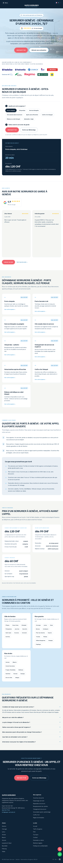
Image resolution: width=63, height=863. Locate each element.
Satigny (23, 673)
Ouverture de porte (38, 798)
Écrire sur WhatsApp (29, 130)
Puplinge (38, 644)
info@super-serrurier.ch (8, 812)
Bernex (38, 629)
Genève (4, 826)
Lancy (45, 625)
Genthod (8, 673)
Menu (6, 2)
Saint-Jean (8, 632)
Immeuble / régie (29, 119)
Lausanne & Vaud (6, 843)
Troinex (38, 636)
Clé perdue (22, 110)
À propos (35, 834)
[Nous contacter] (60, 859)
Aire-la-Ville (9, 677)
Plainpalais (9, 629)
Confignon (45, 629)
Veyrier (50, 632)
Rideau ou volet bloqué (13, 119)
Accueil (35, 826)
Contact (35, 837)
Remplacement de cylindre (40, 806)
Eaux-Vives (15, 625)
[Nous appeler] (60, 849)
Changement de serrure (39, 809)
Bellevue (21, 670)
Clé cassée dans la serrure (14, 114)
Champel (23, 625)
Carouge (38, 625)
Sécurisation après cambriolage (41, 812)
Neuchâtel (4, 846)
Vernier (8, 662)
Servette (24, 629)
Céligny (17, 677)
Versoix (15, 673)
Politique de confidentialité (40, 846)
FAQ (34, 832)
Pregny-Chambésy (10, 670)
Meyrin (14, 662)
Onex (51, 625)
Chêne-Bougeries (40, 640)
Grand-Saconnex (10, 666)
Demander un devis (38, 840)
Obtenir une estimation (38, 50)
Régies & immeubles (38, 817)
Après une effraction (32, 114)
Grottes (8, 636)
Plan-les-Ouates (40, 632)
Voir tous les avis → (22, 262)
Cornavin (24, 632)
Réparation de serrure (39, 803)
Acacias (16, 632)
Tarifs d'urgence (37, 829)
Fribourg (4, 849)
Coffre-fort (36, 815)
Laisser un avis (8, 262)
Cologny (50, 640)
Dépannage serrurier (38, 801)
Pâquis (7, 625)
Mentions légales (37, 843)
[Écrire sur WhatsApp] (60, 854)
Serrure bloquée (34, 110)
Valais (3, 851)
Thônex (45, 636)
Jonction (17, 629)
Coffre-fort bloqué (47, 114)
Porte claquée (11, 110)
